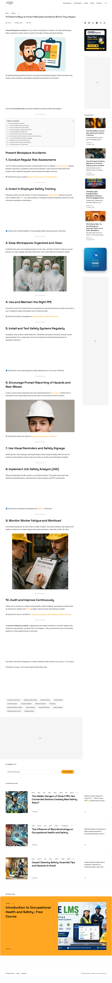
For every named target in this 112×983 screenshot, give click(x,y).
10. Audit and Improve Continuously (18, 144)
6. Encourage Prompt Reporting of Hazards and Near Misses (25, 136)
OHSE (29, 609)
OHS (44, 793)
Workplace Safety (29, 711)
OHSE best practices (40, 704)
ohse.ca (9, 23)
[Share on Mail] (101, 23)
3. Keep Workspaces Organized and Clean (20, 130)
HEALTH (39, 826)
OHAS (38, 793)
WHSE (63, 859)
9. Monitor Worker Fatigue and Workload (20, 142)
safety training (53, 195)
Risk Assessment (30, 707)
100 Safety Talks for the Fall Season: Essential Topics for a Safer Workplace (94, 227)
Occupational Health (26, 704)
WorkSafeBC (24, 231)
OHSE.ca (41, 508)
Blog (7, 13)
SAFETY (13, 13)
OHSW (60, 793)
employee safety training (30, 700)
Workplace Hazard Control (14, 711)
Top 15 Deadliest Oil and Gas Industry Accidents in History (95, 133)
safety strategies (57, 707)
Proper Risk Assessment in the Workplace (42, 177)
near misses (56, 393)
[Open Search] (105, 3)
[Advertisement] (40, 92)
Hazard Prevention (45, 700)
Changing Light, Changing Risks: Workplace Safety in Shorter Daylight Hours (95, 195)
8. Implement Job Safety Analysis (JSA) (19, 140)
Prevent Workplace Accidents (16, 123)
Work (68, 859)
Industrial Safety (58, 700)
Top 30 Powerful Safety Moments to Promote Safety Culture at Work (95, 163)
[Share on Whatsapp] (93, 23)
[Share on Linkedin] (89, 23)
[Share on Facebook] (85, 23)
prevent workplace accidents (14, 707)
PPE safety (52, 704)
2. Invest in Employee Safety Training (19, 127)
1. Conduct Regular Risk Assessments (19, 125)
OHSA (49, 793)
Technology (65, 826)
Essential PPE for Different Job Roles (45, 316)
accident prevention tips (13, 700)
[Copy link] (104, 23)
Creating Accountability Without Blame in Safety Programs (51, 614)
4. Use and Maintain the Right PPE (18, 132)
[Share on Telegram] (97, 23)
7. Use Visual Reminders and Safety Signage (20, 138)
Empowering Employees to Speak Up (44, 436)
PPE (22, 198)
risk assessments (62, 166)
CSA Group (52, 370)
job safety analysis (12, 704)
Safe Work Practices (44, 707)
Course (8, 903)
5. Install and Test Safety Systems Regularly (20, 134)
